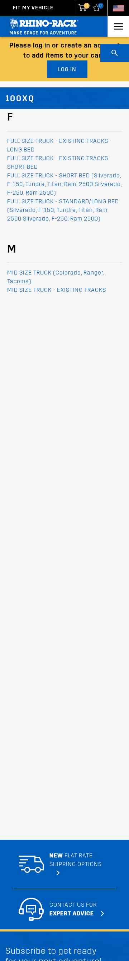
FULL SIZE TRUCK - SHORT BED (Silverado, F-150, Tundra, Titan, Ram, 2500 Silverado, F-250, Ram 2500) (64, 184)
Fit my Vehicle (33, 8)
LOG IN (67, 69)
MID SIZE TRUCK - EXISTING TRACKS (56, 289)
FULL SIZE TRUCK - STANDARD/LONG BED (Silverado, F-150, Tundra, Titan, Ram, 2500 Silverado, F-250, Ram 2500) (63, 210)
